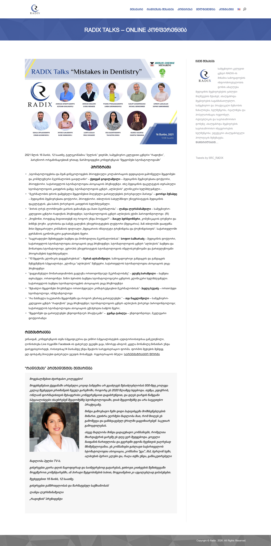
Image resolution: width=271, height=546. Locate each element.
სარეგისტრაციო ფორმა (142, 354)
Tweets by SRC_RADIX (209, 157)
